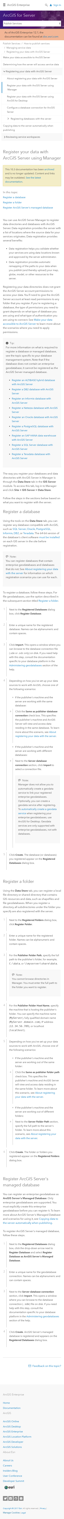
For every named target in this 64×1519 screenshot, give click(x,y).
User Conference (12, 1475)
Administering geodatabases (25, 665)
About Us (8, 1460)
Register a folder (12, 202)
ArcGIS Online (11, 1421)
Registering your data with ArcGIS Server (28, 51)
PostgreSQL (43, 529)
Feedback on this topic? (46, 1365)
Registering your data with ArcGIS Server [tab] (29, 71)
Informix (8, 533)
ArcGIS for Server (19, 15)
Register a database (14, 197)
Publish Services (11, 43)
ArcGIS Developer (13, 1441)
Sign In (57, 5)
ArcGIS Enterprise (13, 1431)
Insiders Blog (10, 1470)
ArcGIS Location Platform (17, 1436)
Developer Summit (13, 1481)
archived (49, 169)
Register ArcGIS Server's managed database (28, 207)
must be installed (49, 537)
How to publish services (37, 43)
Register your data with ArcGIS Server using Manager (30, 87)
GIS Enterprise (18, 5)
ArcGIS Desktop (12, 1426)
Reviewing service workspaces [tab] (23, 136)
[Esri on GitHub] (16, 1498)
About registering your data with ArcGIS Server (32, 78)
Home (6, 1402)
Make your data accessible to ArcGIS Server (26, 57)
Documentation (12, 1407)
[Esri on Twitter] (5, 1498)
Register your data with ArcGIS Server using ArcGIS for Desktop (30, 98)
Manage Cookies (11, 1512)
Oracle (31, 529)
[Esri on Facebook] (10, 1498)
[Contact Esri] (21, 1498)
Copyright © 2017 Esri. (12, 1508)
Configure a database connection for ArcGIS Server (31, 109)
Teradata (28, 533)
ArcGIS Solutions (12, 1447)
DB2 (16, 533)
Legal (23, 1513)
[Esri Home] (9, 1487)
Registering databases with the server (31, 118)
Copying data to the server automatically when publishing (28, 127)
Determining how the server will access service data (31, 64)
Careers (7, 1465)
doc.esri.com (50, 36)
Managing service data (19, 47)
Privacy (43, 1508)
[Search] (46, 5)
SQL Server (19, 529)
